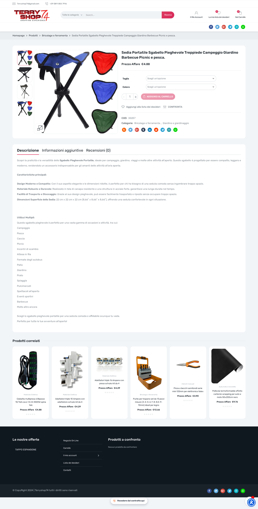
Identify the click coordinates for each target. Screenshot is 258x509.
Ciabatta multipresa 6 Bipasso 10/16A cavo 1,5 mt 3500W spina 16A (30, 402)
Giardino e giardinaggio (176, 123)
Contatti (67, 470)
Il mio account (70, 455)
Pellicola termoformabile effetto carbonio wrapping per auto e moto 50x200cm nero (227, 394)
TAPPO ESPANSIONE (25, 449)
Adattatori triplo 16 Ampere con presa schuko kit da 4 (109, 382)
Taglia (126, 78)
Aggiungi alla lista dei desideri (143, 106)
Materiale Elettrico (31, 395)
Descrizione (28, 150)
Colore (126, 87)
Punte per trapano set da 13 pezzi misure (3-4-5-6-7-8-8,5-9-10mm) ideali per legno (148, 402)
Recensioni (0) (98, 150)
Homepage (19, 35)
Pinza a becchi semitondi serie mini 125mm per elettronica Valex (188, 390)
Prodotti (33, 35)
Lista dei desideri (71, 463)
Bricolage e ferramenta (55, 35)
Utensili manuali (188, 384)
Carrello (67, 448)
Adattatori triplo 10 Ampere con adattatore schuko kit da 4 (70, 400)
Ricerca (168, 15)
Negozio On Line (71, 440)
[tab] (28, 151)
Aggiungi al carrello (160, 96)
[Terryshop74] (31, 15)
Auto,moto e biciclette (227, 387)
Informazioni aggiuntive (62, 150)
